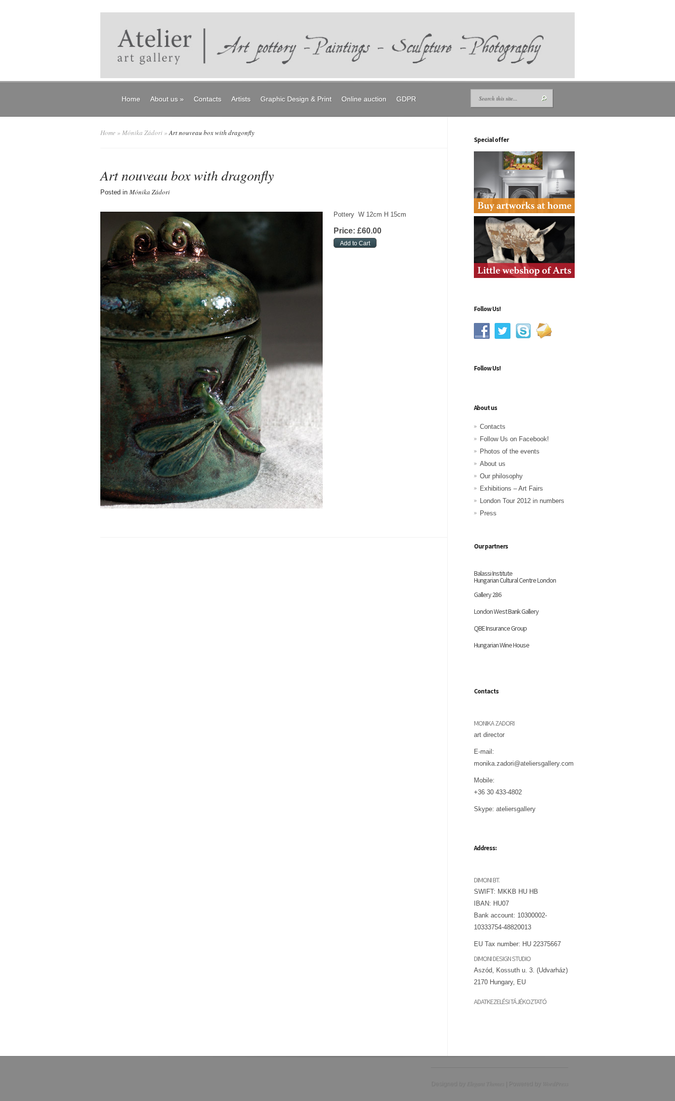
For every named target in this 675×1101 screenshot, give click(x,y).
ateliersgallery (516, 809)
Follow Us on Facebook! (514, 439)
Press (488, 513)
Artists (241, 99)
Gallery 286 (487, 594)
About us (167, 99)
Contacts (207, 99)
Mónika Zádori (142, 132)
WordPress (555, 1083)
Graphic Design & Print (296, 99)
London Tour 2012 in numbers (522, 501)
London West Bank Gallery (506, 611)
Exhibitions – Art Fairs (511, 488)
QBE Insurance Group (500, 628)
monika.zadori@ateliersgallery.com (524, 763)
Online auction (363, 99)
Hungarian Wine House (501, 645)
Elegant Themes (485, 1083)
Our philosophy (501, 476)
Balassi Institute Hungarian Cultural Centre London (515, 577)
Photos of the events (510, 451)
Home (131, 99)
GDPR (406, 99)
